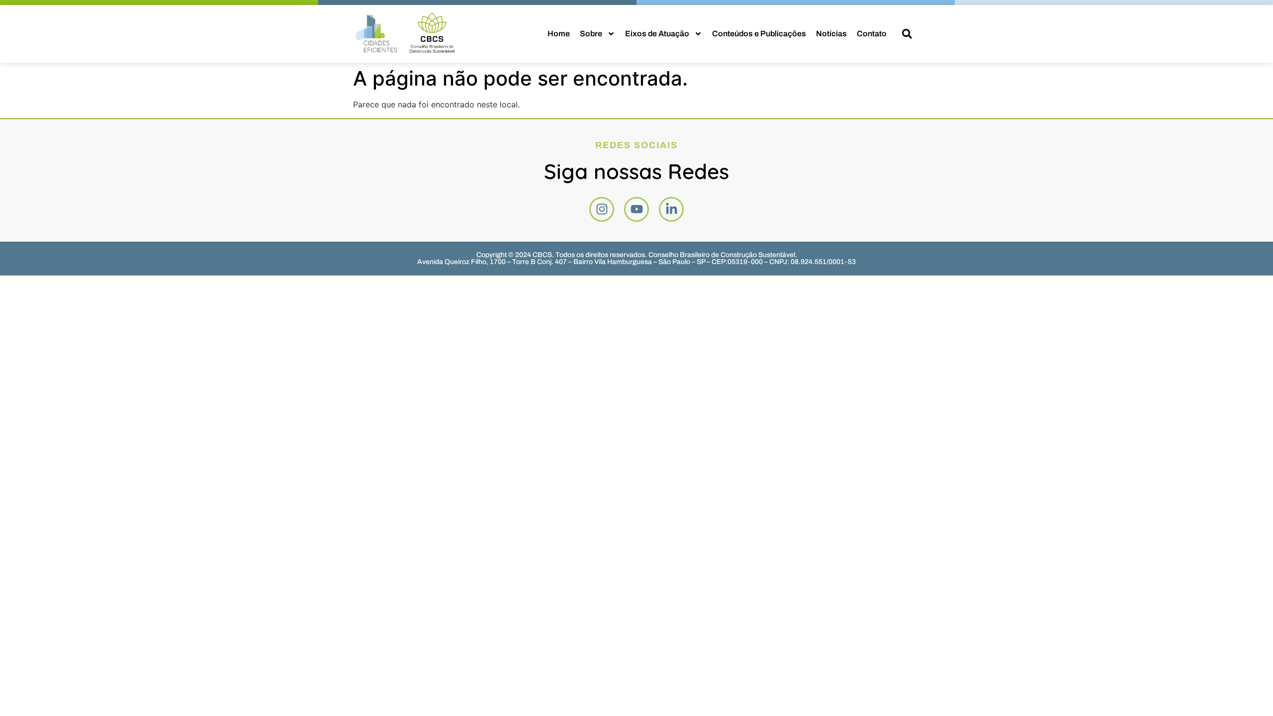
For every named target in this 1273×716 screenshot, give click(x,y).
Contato (872, 33)
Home (558, 33)
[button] (907, 34)
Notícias (831, 33)
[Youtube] (636, 209)
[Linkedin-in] (671, 209)
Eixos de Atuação (657, 33)
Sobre (591, 33)
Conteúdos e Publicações (759, 33)
